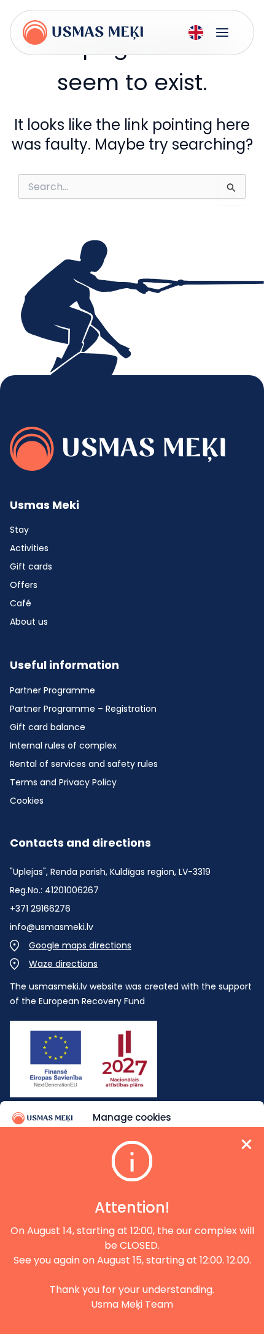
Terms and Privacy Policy (63, 782)
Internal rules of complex (63, 745)
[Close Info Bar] (246, 1146)
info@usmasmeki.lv (51, 927)
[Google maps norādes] (70, 945)
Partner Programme (52, 690)
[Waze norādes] (54, 964)
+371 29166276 (40, 908)
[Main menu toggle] (222, 32)
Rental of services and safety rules (84, 764)
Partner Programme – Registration (83, 709)
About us (29, 622)
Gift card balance (47, 727)
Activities (29, 548)
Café (20, 603)
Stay (19, 530)
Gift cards (31, 566)
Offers (23, 585)
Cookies (27, 801)
